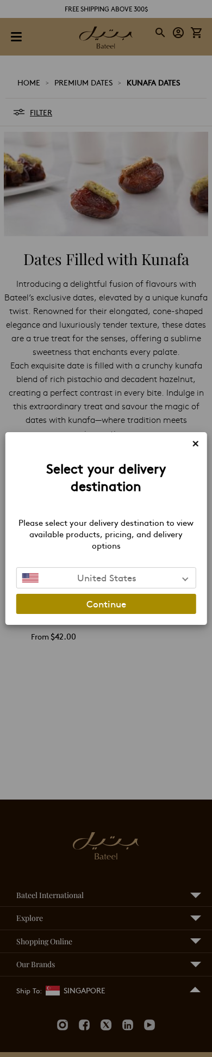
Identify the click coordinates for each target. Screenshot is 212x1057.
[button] (106, 577)
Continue (106, 603)
